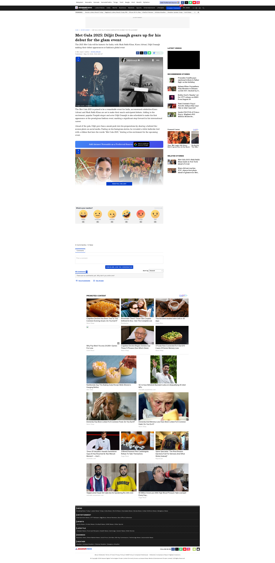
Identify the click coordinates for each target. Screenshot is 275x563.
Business (122, 8)
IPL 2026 (186, 8)
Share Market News (93, 537)
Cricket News (90, 524)
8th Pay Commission (121, 537)
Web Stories (130, 531)
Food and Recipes (93, 531)
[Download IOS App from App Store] (198, 549)
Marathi (138, 2)
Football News (100, 524)
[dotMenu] (194, 8)
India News (108, 511)
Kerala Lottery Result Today (94, 12)
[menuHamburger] (200, 8)
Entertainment (149, 8)
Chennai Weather (100, 544)
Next (198, 12)
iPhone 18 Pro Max (135, 12)
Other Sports (119, 524)
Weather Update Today (175, 12)
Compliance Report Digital (164, 555)
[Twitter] (186, 2)
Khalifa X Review (147, 12)
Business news (81, 537)
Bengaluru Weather (113, 544)
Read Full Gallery (119, 184)
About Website (99, 555)
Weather (79, 544)
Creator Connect (173, 8)
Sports (139, 8)
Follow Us (159, 53)
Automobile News (147, 537)
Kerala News (138, 511)
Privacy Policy (120, 555)
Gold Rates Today (190, 12)
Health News (104, 531)
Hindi (133, 2)
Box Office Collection (125, 517)
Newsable (88, 2)
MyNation (146, 2)
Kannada (96, 2)
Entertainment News (82, 517)
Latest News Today (97, 511)
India (108, 8)
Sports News (80, 524)
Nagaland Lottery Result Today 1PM (116, 12)
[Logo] (84, 8)
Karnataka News (127, 511)
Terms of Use (110, 555)
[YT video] (194, 2)
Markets (131, 8)
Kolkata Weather (160, 12)
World (114, 8)
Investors (177, 555)
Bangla (127, 2)
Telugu (115, 2)
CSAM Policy (129, 555)
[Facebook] (182, 2)
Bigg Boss (103, 517)
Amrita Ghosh (96, 52)
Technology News (135, 537)
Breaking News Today (83, 511)
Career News (121, 531)
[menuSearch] (203, 8)
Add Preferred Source (168, 2)
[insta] (198, 2)
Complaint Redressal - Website (144, 555)
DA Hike (111, 537)
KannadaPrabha (106, 2)
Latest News (100, 8)
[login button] (197, 8)
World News (117, 511)
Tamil (121, 2)
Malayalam (79, 2)
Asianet (83, 549)
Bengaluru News (163, 511)
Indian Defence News (150, 511)
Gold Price (104, 537)
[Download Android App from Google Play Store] (194, 549)
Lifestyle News (81, 531)
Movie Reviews (112, 517)
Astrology (112, 531)
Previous (195, 12)
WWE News (109, 524)
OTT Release (95, 517)
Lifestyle (160, 8)
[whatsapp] (190, 2)
